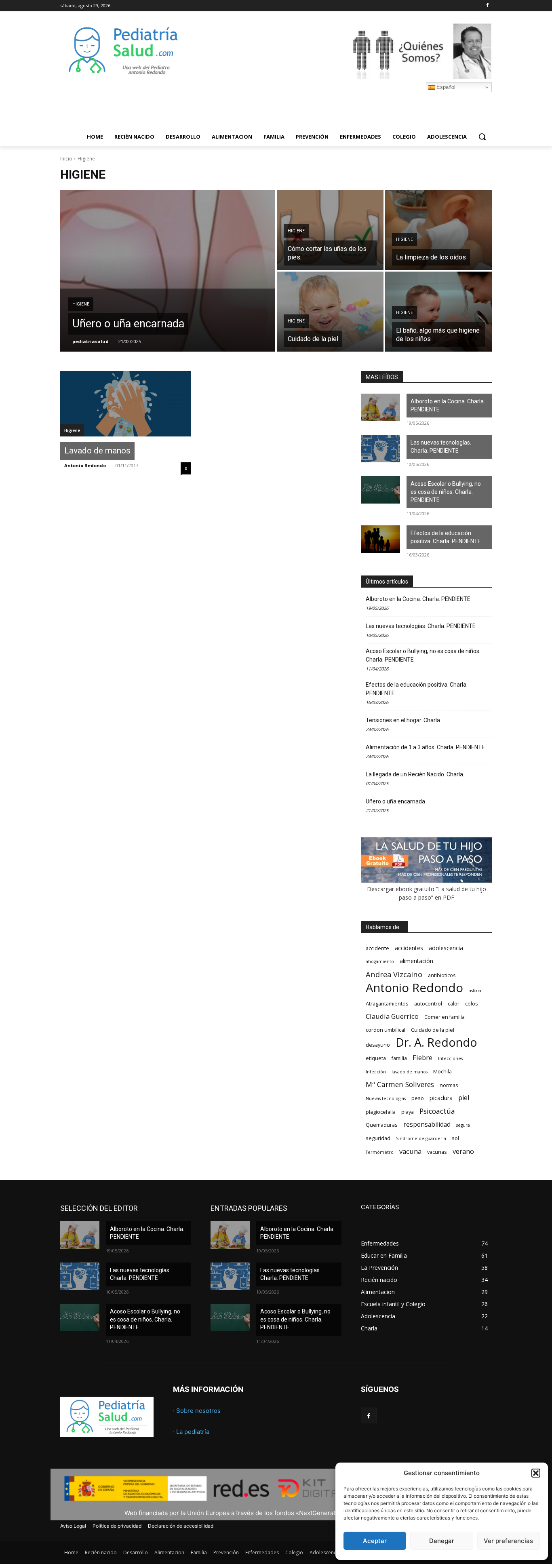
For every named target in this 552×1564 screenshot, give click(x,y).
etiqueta (376, 1058)
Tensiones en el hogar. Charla (403, 720)
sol (455, 1138)
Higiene (80, 304)
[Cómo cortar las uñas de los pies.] (330, 230)
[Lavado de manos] (125, 403)
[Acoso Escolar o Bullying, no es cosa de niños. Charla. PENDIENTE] (380, 490)
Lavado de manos (97, 450)
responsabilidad (427, 1124)
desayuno (378, 1044)
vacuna (410, 1151)
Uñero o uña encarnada (395, 801)
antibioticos (442, 975)
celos (471, 1003)
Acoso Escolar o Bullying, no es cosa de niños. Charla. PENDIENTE (446, 492)
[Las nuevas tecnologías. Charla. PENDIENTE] (380, 448)
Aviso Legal (73, 1526)
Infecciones (450, 1058)
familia (399, 1058)
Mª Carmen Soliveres (400, 1084)
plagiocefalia (381, 1112)
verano (463, 1151)
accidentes (409, 948)
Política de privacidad (117, 1526)
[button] (536, 1473)
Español (445, 87)
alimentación (416, 961)
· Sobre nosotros (197, 1410)
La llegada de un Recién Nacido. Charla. (415, 774)
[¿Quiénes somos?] (341, 51)
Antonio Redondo (85, 465)
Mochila (442, 1071)
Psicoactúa (437, 1111)
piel (463, 1098)
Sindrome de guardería (421, 1138)
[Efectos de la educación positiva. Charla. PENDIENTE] (380, 539)
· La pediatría (191, 1431)
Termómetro (380, 1152)
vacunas (437, 1152)
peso (417, 1098)
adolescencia (446, 948)
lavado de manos (410, 1072)
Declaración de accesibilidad (180, 1526)
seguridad (378, 1138)
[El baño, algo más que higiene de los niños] (438, 312)
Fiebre (422, 1057)
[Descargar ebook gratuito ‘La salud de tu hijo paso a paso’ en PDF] (426, 880)
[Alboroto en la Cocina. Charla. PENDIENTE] (380, 407)
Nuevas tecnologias (386, 1098)
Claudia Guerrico (392, 1016)
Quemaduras (382, 1124)
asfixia (475, 990)
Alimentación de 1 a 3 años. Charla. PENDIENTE (425, 747)
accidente (377, 948)
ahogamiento (380, 961)
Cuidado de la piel (432, 1030)
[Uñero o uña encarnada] (167, 271)
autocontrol (428, 1003)
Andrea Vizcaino (394, 974)
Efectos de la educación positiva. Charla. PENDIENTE (446, 537)
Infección (376, 1072)
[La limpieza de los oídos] (438, 230)
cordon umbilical (385, 1030)
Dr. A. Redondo (436, 1042)
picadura (441, 1098)
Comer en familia (444, 1017)
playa (407, 1112)
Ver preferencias (508, 1541)
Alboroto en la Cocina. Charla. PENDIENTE (448, 405)
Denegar (441, 1541)
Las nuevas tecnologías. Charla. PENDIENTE (441, 446)
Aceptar (375, 1541)
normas (449, 1085)
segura (463, 1125)
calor (453, 1003)
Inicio (66, 158)
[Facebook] (487, 6)
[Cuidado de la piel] (330, 312)
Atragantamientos (387, 1003)
